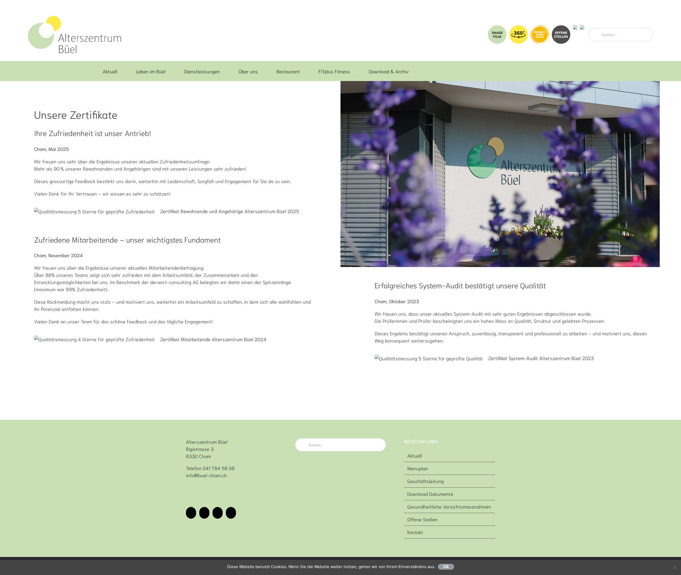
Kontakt (415, 532)
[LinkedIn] (231, 513)
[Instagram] (204, 513)
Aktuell (414, 455)
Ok (446, 566)
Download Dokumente (430, 494)
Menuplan (417, 468)
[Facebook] (191, 513)
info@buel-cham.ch (206, 475)
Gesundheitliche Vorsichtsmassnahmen (449, 506)
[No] (674, 567)
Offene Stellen (422, 519)
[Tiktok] (218, 513)
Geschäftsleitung (425, 481)
